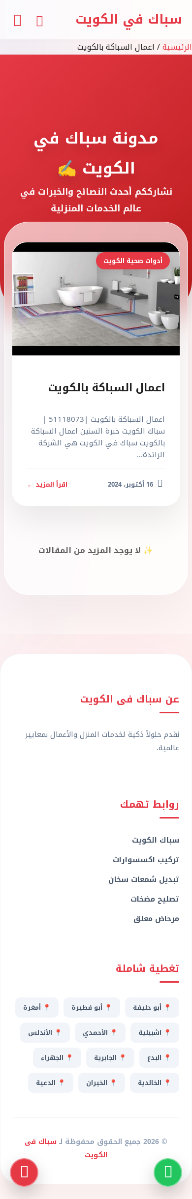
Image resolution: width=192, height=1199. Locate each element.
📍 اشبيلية (154, 1032)
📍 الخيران (101, 1083)
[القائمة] (17, 19)
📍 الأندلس (45, 1032)
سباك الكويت (155, 840)
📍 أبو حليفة (152, 1007)
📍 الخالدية (154, 1083)
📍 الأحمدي (100, 1032)
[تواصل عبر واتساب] (168, 1172)
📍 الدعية (50, 1083)
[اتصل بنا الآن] (24, 1172)
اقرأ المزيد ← (47, 484)
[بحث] (39, 19)
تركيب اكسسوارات (146, 860)
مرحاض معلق (156, 919)
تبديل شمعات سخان (143, 879)
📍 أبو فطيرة (91, 1007)
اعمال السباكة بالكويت (106, 388)
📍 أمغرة (37, 1007)
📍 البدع (159, 1058)
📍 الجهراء (57, 1058)
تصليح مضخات (154, 899)
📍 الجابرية (110, 1058)
